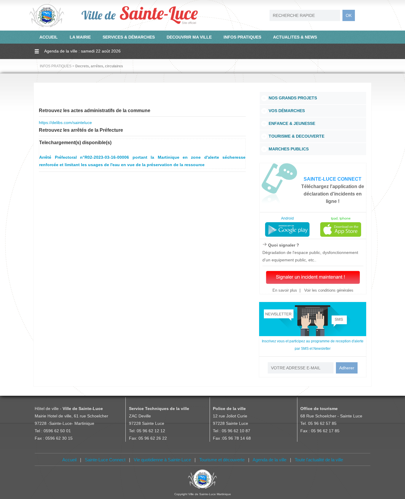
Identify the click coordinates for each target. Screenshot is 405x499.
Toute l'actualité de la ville (319, 459)
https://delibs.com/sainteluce (65, 122)
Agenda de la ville (269, 459)
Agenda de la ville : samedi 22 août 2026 (82, 51)
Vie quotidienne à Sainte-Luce (162, 459)
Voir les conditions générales (328, 290)
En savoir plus (284, 290)
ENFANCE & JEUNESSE (292, 123)
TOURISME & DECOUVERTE (296, 136)
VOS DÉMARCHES (287, 110)
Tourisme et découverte (222, 459)
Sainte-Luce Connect (105, 459)
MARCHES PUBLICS (289, 149)
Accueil (69, 459)
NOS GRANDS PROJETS (293, 98)
